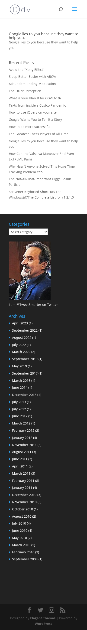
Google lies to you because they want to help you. (43, 35)
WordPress (43, 623)
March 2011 (21, 473)
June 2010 (19, 530)
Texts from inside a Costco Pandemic (37, 105)
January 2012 (22, 437)
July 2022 (19, 345)
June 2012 (19, 416)
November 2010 (24, 502)
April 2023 (20, 323)
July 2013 (19, 402)
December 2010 (24, 495)
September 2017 (25, 373)
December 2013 (24, 394)
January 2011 (22, 487)
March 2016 (21, 380)
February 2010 (23, 552)
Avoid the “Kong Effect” (26, 69)
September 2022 (25, 330)
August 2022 (21, 337)
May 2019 (19, 366)
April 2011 (20, 466)
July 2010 (19, 523)
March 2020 (21, 351)
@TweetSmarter (28, 304)
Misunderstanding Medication (32, 84)
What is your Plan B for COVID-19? (35, 98)
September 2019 (25, 359)
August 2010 (21, 516)
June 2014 (19, 387)
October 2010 (22, 509)
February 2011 (23, 480)
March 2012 (21, 423)
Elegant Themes (42, 618)
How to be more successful (30, 126)
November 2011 (24, 445)
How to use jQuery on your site (33, 112)
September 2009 (25, 559)
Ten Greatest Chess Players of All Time (38, 134)
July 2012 (19, 409)
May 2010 (19, 537)
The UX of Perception (25, 91)
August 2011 (21, 452)
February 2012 (23, 430)
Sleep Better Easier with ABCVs (33, 76)
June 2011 (19, 459)
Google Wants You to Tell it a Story (35, 119)
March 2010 (21, 545)
